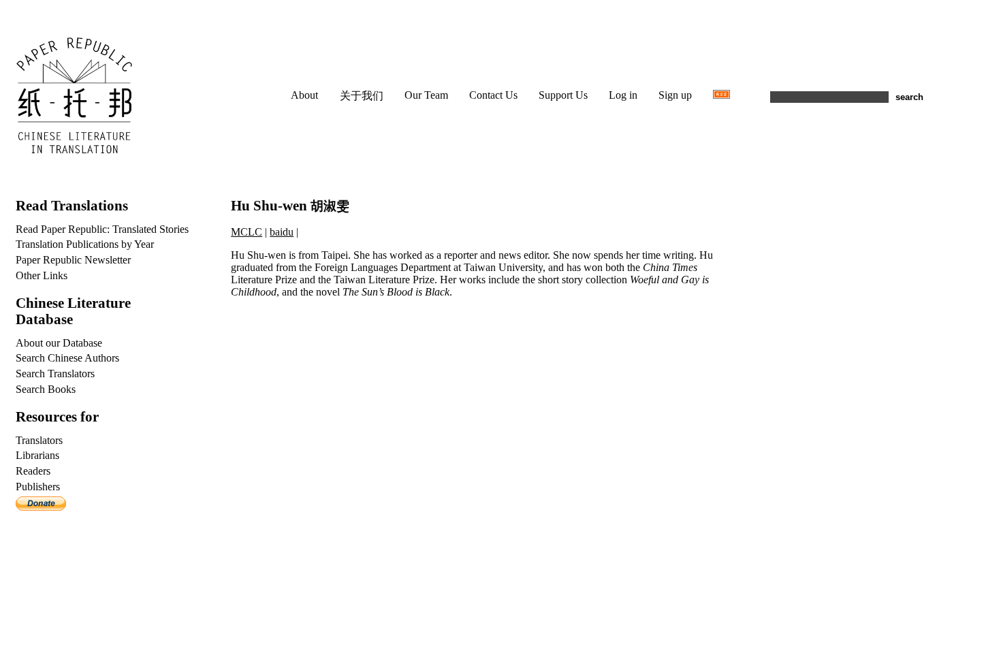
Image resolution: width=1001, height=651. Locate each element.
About (304, 95)
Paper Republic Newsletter (73, 260)
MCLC (246, 232)
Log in (623, 95)
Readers (33, 471)
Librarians (37, 455)
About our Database (59, 343)
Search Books (46, 389)
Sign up (675, 95)
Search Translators (55, 373)
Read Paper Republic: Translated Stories (102, 229)
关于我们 (361, 95)
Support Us (563, 95)
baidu (281, 232)
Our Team (426, 95)
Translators (39, 440)
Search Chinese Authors (67, 358)
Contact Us (493, 95)
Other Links (41, 275)
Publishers (38, 486)
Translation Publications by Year (85, 244)
